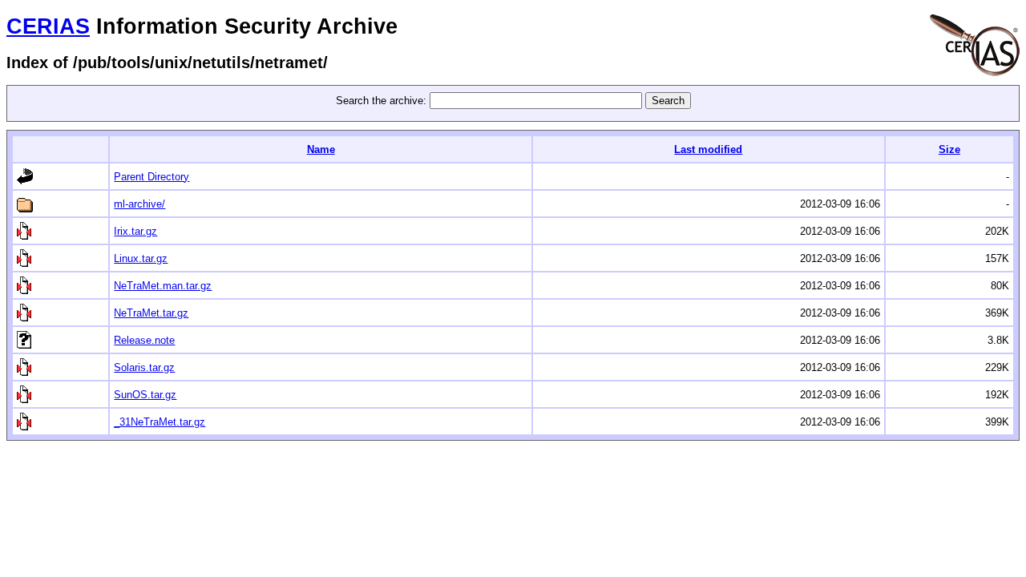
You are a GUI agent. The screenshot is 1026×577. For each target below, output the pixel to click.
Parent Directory (151, 177)
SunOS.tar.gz (145, 395)
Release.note (144, 340)
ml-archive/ (139, 204)
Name (321, 149)
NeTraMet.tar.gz (151, 313)
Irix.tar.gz (135, 231)
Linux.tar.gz (141, 258)
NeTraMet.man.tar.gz (163, 286)
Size (949, 149)
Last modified (708, 149)
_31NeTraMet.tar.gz (159, 422)
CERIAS (48, 26)
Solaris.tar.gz (144, 367)
